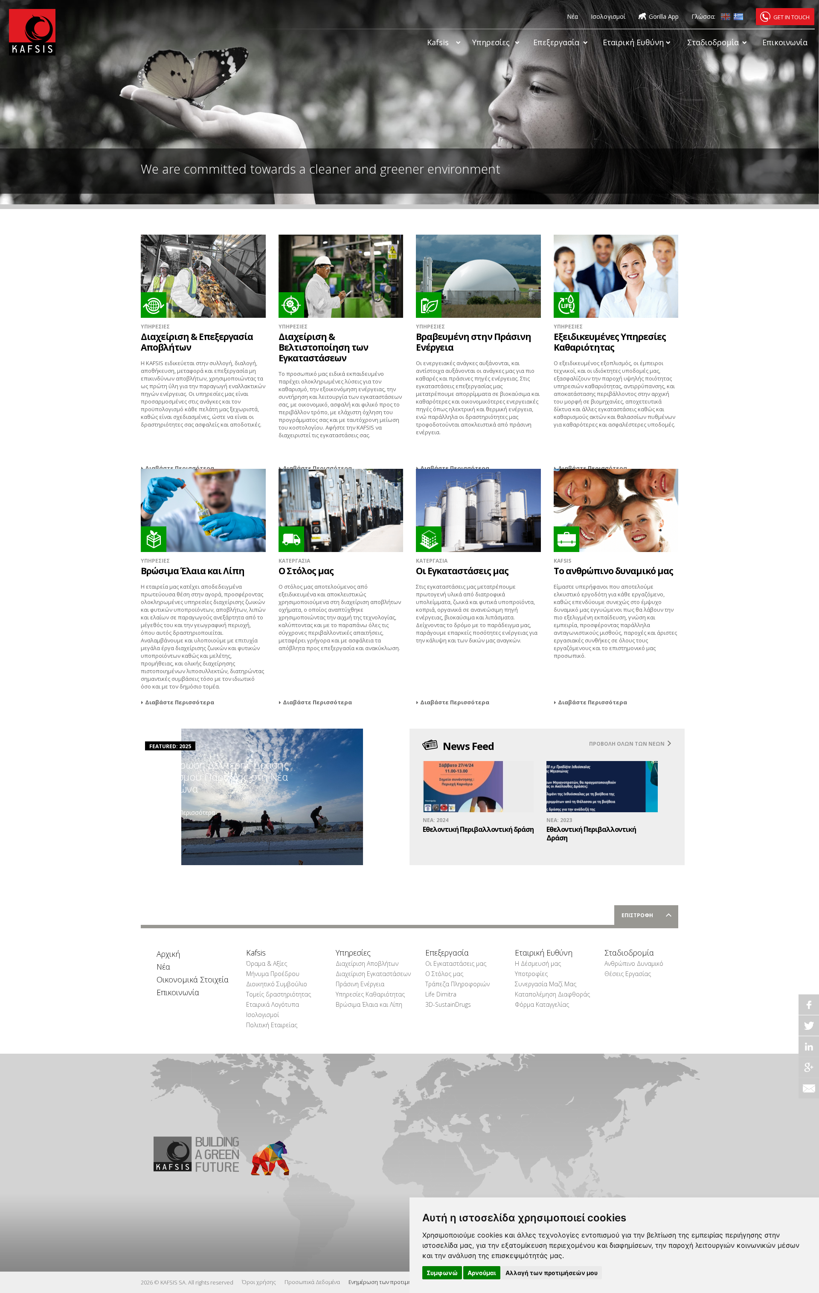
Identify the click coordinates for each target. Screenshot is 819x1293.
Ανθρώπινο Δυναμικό (633, 963)
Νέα (572, 16)
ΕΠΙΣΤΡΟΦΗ (637, 915)
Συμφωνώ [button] (442, 1272)
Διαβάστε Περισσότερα (179, 468)
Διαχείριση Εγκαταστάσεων (369, 974)
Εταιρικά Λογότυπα (272, 1004)
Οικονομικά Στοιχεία (190, 979)
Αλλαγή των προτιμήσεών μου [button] (551, 1272)
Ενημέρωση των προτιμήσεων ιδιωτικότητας (405, 1282)
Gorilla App (664, 16)
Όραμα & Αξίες (266, 963)
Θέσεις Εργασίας (627, 974)
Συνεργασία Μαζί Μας (545, 984)
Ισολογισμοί (608, 16)
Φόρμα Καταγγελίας (542, 1004)
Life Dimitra (440, 994)
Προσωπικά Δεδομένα (312, 1282)
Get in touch (791, 17)
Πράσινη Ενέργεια (360, 984)
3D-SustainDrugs (448, 1004)
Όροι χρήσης (259, 1282)
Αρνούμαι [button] (482, 1272)
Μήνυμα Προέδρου (272, 974)
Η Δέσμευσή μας (538, 963)
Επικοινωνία (784, 42)
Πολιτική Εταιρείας (271, 1025)
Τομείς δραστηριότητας (278, 994)
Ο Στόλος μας (444, 974)
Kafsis (438, 42)
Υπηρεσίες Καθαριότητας (369, 994)
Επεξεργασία (556, 42)
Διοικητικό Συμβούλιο (276, 984)
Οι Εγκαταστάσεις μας (455, 963)
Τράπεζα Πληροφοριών (457, 984)
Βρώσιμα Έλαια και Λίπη (369, 1004)
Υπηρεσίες (491, 42)
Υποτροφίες (531, 974)
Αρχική (168, 954)
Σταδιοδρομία (713, 42)
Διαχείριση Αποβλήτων (367, 963)
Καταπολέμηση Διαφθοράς (548, 994)
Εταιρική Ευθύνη (633, 42)
